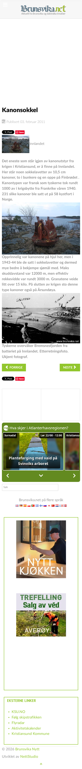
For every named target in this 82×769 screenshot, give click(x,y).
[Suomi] (41, 505)
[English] (16, 505)
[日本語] (49, 505)
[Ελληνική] (37, 505)
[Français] (61, 505)
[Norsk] (65, 505)
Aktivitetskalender (26, 728)
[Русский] (45, 505)
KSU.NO (18, 712)
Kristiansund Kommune (30, 734)
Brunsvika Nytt (27, 749)
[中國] (53, 505)
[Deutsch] (21, 505)
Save (21, 132)
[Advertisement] (41, 60)
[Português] (33, 505)
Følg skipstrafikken (27, 717)
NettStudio (29, 757)
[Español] (25, 505)
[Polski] (29, 505)
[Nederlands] (57, 505)
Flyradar (18, 723)
